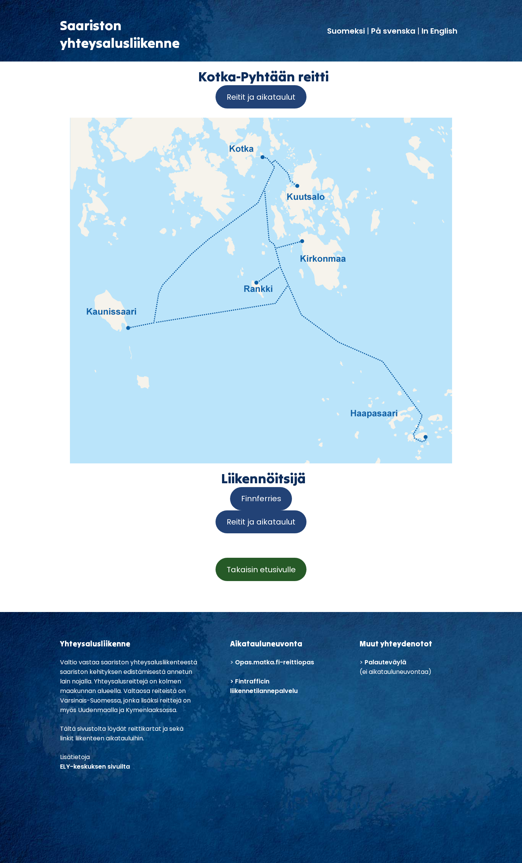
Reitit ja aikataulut (261, 97)
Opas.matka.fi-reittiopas (274, 662)
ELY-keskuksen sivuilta (95, 766)
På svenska (393, 31)
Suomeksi (347, 31)
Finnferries (261, 498)
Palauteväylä (385, 662)
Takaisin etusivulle (261, 569)
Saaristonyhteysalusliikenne (120, 34)
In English (439, 31)
